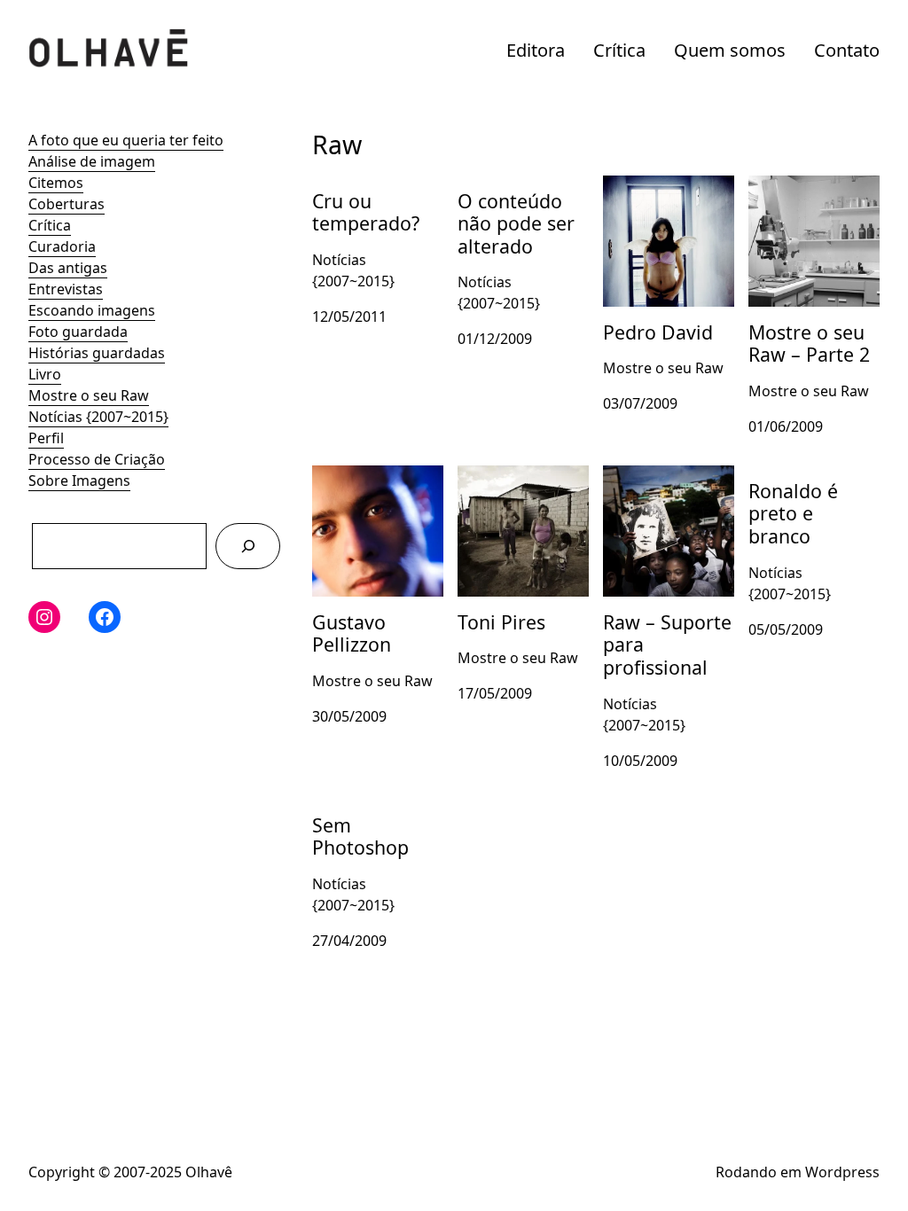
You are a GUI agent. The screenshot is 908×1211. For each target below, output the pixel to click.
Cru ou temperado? (377, 186)
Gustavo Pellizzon (371, 476)
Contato (847, 50)
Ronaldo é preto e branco (808, 486)
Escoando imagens (91, 310)
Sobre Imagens (79, 480)
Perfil (46, 438)
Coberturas (66, 204)
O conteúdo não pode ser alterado (517, 196)
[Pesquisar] (247, 545)
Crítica (619, 50)
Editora (535, 50)
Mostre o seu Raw (88, 395)
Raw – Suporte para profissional (668, 486)
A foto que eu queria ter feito (125, 140)
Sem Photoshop (365, 810)
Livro (44, 374)
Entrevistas (65, 289)
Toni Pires (490, 476)
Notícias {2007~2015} (98, 416)
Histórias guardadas (96, 353)
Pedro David (644, 186)
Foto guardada (78, 331)
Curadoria (62, 246)
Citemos (55, 182)
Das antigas (67, 267)
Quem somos (730, 50)
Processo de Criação (96, 459)
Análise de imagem (91, 161)
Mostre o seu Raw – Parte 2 (814, 196)
